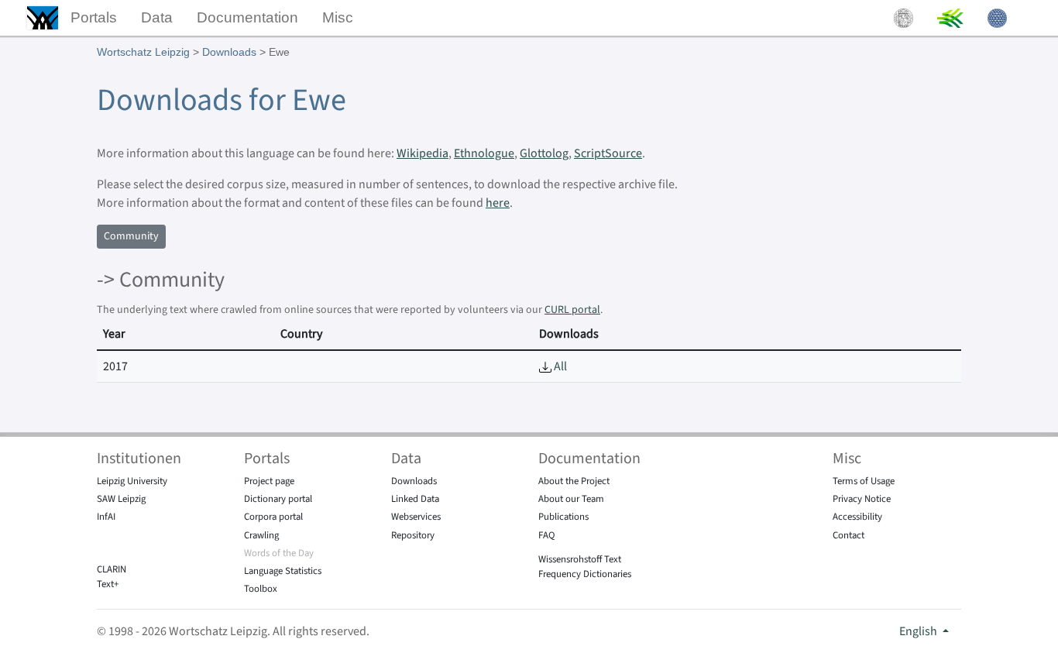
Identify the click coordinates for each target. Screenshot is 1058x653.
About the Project (574, 481)
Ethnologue (484, 153)
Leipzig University (132, 481)
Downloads (229, 52)
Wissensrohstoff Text (579, 559)
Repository (413, 535)
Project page (269, 481)
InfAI (106, 517)
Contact (848, 535)
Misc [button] (337, 17)
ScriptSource (608, 153)
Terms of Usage (864, 481)
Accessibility (857, 517)
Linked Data (415, 499)
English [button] (919, 631)
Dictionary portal (278, 499)
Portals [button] (93, 17)
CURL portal (572, 310)
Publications (563, 517)
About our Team (571, 499)
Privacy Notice (862, 499)
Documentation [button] (247, 17)
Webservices (416, 517)
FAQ (546, 535)
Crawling (261, 535)
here (498, 202)
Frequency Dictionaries (584, 574)
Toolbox (260, 589)
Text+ (108, 584)
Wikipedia (422, 153)
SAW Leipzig (121, 499)
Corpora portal (273, 517)
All (559, 366)
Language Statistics (282, 571)
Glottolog (544, 153)
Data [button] (157, 17)
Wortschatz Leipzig (143, 52)
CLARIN (111, 569)
